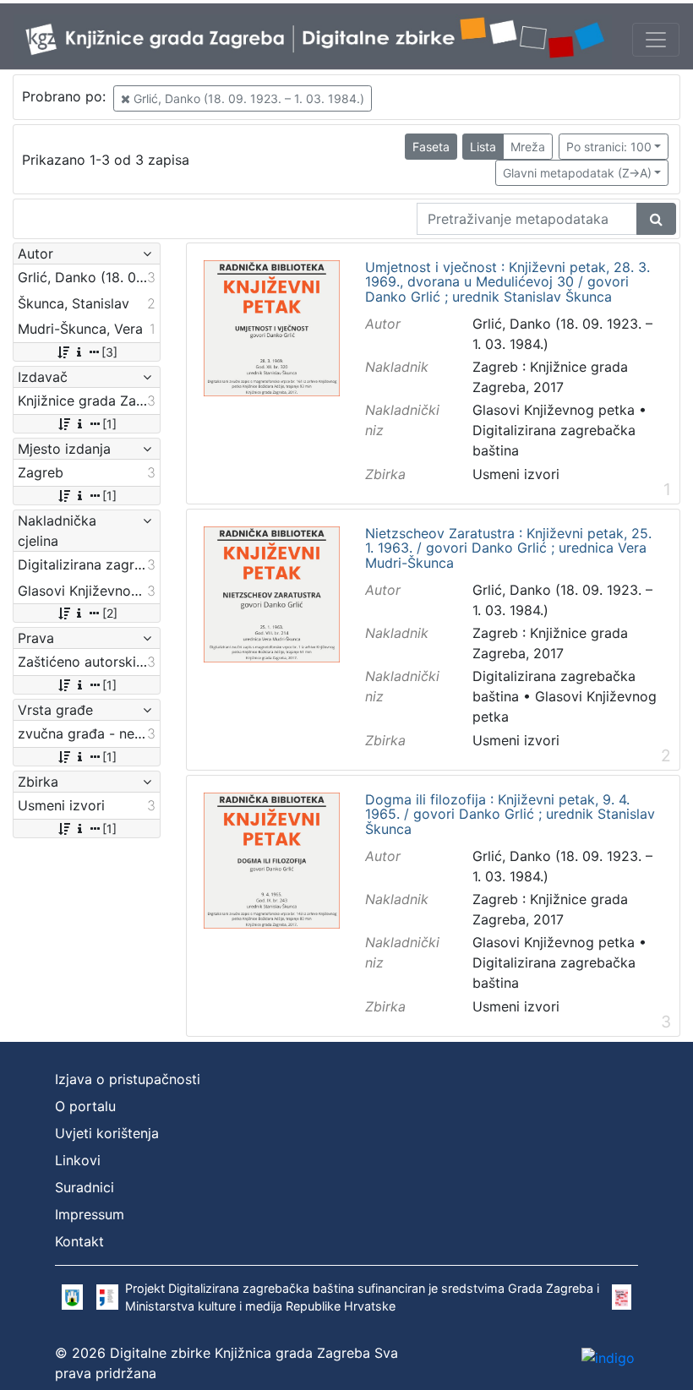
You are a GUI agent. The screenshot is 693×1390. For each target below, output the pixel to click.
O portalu (85, 1106)
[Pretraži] (656, 219)
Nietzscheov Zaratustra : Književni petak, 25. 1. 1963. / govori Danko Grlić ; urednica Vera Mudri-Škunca (508, 548)
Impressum (89, 1214)
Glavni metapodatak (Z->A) (577, 173)
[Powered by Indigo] (608, 1357)
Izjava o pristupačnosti (127, 1079)
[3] (109, 352)
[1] (109, 424)
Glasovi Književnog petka (553, 409)
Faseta (431, 146)
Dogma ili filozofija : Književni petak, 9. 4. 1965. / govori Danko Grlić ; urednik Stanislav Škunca (510, 815)
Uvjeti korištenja (107, 1133)
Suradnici (84, 1187)
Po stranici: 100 (609, 146)
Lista (483, 146)
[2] (109, 613)
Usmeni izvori (515, 474)
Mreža (527, 146)
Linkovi (78, 1160)
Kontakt (79, 1241)
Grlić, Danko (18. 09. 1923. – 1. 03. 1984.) (247, 98)
